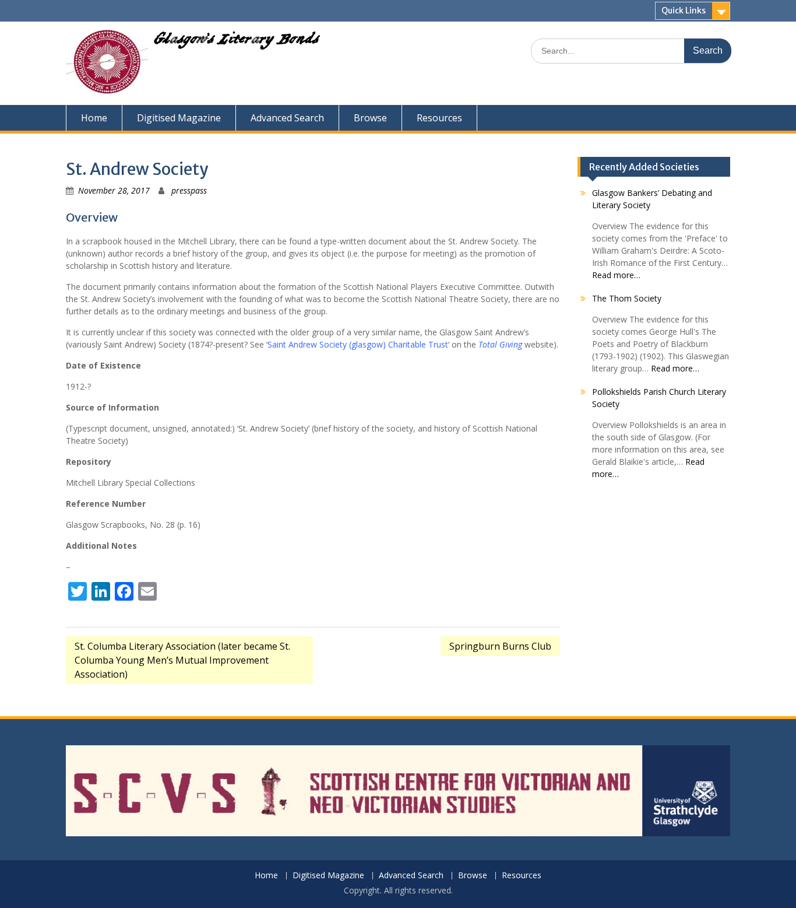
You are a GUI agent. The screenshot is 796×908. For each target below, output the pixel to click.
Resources (439, 117)
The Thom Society (626, 298)
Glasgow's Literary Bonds (236, 42)
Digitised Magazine (179, 117)
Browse (370, 117)
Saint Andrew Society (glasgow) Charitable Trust (357, 344)
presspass (189, 190)
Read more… (616, 275)
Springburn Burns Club (500, 646)
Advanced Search (287, 117)
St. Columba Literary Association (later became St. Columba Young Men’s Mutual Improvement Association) (182, 660)
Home (94, 117)
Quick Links (683, 10)
